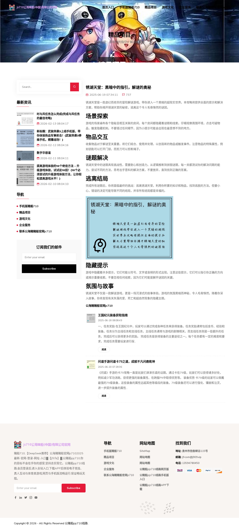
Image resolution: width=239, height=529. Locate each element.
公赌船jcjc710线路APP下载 (154, 487)
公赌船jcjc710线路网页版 (154, 469)
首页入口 (108, 7)
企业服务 (185, 7)
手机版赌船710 (129, 7)
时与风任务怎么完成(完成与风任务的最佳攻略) (58, 116)
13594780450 (190, 463)
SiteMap (145, 451)
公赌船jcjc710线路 (76, 523)
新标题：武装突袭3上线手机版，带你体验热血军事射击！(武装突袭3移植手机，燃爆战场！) (59, 135)
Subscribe (49, 269)
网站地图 (145, 457)
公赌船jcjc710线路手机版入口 (154, 477)
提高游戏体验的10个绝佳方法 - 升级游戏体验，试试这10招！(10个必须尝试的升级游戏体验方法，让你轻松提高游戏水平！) (59, 172)
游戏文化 (168, 7)
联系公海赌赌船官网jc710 (213, 7)
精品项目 (151, 7)
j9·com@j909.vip (191, 457)
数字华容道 (44, 152)
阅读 (104, 349)
